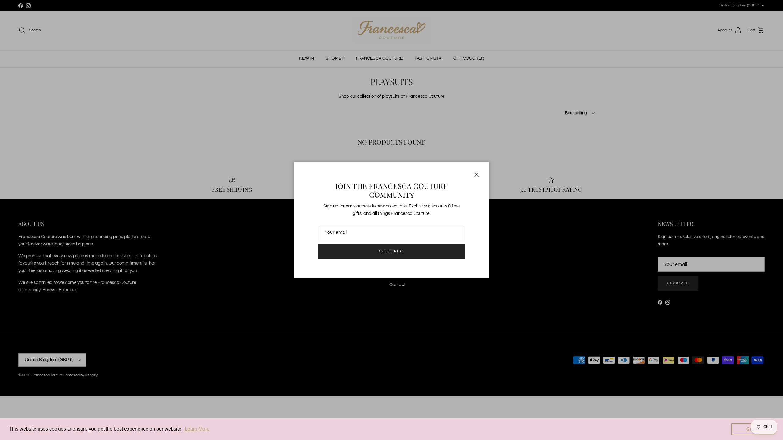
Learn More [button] (197, 428)
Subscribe (391, 251)
